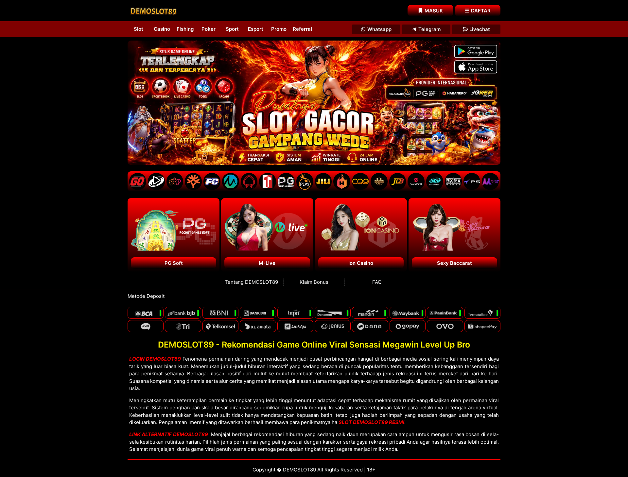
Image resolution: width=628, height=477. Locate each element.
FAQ (376, 282)
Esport (255, 29)
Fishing (185, 29)
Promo (279, 29)
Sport (232, 29)
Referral (302, 29)
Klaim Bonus (314, 282)
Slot (138, 29)
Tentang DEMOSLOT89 (251, 282)
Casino (162, 29)
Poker (208, 29)
